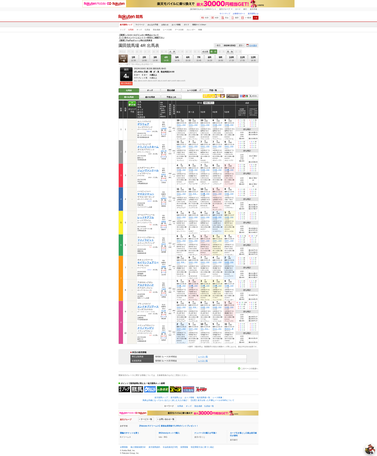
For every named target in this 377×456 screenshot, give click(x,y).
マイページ (139, 25)
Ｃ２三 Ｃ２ (217, 125)
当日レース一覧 (123, 58)
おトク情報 (176, 25)
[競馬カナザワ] (201, 389)
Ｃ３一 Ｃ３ (205, 240)
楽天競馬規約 (154, 447)
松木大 (163, 174)
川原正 (163, 332)
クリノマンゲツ (145, 328)
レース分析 (167, 30)
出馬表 (131, 30)
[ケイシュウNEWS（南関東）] (150, 389)
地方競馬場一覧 (203, 397)
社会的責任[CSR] (170, 447)
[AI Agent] (370, 449)
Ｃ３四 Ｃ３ (229, 170)
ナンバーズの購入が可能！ (205, 433)
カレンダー (191, 30)
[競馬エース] (175, 389)
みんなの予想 (153, 25)
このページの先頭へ (249, 368)
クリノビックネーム (148, 147)
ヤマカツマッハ (145, 194)
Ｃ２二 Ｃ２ (181, 125)
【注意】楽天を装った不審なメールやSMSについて (212, 400)
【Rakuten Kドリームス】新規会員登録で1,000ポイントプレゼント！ (168, 426)
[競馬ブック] (124, 389)
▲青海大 (164, 198)
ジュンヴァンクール (148, 170)
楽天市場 (253, 9)
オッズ (139, 30)
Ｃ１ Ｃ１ (205, 329)
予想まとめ (171, 97)
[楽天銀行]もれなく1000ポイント (203, 9)
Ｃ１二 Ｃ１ (217, 329)
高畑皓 (163, 266)
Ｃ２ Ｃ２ (193, 194)
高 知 (230, 51)
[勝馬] (137, 389)
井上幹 (163, 310)
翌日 (241, 45)
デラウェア (143, 124)
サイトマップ (225, 14)
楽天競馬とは (253, 14)
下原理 (163, 289)
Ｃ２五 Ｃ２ (181, 285)
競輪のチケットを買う (129, 433)
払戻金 (147, 30)
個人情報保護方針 (138, 447)
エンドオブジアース (148, 306)
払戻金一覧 (209, 406)
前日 (219, 45)
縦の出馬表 (150, 97)
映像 (200, 30)
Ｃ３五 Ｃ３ (229, 285)
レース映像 (217, 397)
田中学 (163, 244)
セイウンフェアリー (148, 262)
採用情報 (184, 447)
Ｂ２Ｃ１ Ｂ (229, 329)
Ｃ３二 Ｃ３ (217, 194)
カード (237, 9)
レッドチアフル (145, 217)
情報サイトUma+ (199, 25)
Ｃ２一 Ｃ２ (181, 329)
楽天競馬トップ (126, 25)
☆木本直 (164, 128)
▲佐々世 (164, 151)
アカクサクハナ (145, 285)
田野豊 (163, 221)
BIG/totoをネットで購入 (169, 433)
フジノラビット (145, 240)
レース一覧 (203, 357)
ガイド (186, 25)
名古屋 (205, 51)
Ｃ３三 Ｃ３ (229, 194)
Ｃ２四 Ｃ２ (205, 194)
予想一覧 (213, 90)
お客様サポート (239, 14)
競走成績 (156, 30)
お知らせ (164, 25)
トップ (122, 30)
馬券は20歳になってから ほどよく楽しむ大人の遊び (165, 400)
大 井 (172, 51)
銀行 (245, 9)
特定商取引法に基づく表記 (202, 447)
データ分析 (179, 30)
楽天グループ (224, 9)
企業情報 (124, 447)
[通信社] (163, 389)
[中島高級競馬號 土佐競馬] (188, 389)
